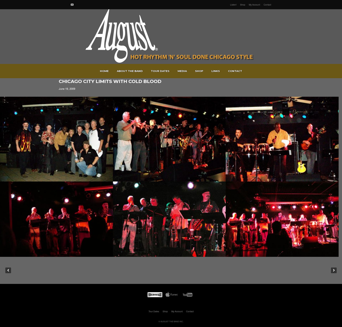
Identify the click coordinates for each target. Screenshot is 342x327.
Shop (242, 4)
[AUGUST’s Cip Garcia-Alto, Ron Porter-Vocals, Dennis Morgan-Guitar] (282, 139)
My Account (254, 4)
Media (182, 71)
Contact (267, 4)
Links (215, 71)
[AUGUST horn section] (169, 139)
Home (104, 71)
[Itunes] (171, 295)
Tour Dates (160, 71)
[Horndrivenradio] (154, 295)
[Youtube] (72, 4)
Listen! (233, 4)
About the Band (130, 71)
